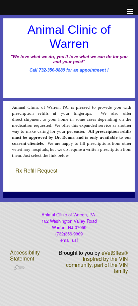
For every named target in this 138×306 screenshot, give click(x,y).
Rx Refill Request (36, 170)
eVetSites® (114, 253)
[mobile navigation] (127, 11)
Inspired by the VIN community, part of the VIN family (97, 265)
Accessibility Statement (25, 255)
